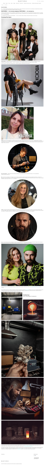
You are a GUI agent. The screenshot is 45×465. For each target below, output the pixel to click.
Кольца (4, 3)
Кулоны (7, 3)
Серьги (12, 3)
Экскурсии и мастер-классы (27, 3)
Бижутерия (17, 3)
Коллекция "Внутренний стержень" (36, 3)
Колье (9, 3)
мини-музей (27, 289)
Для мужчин (21, 3)
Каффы (14, 3)
